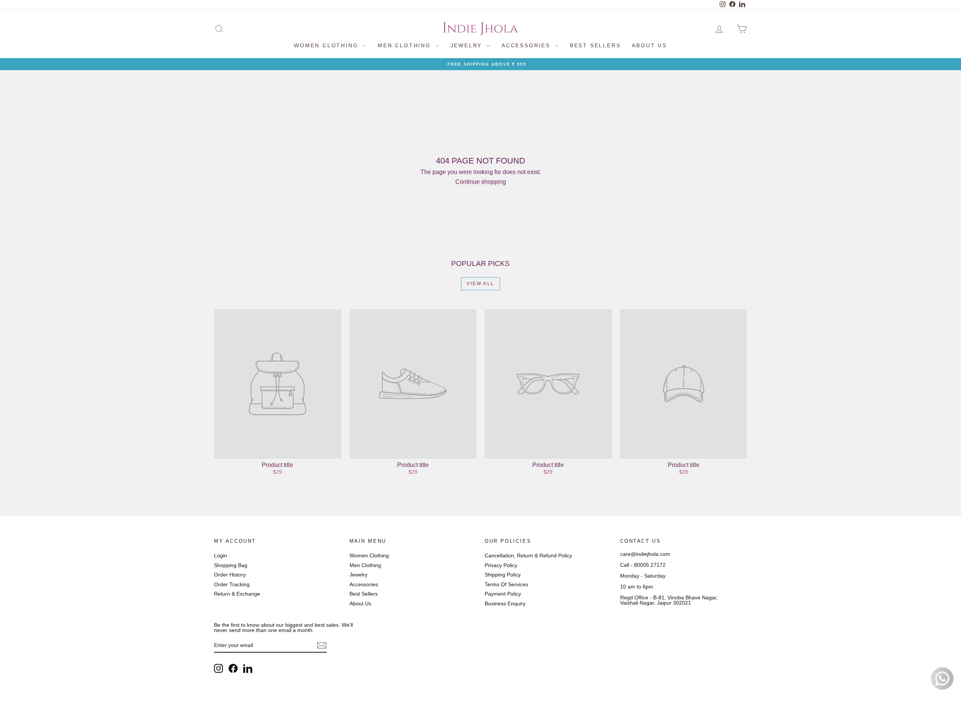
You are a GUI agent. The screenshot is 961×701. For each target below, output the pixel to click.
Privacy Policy (501, 565)
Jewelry (467, 45)
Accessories (527, 45)
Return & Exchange (237, 594)
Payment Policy (503, 594)
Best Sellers (595, 45)
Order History (230, 575)
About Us (649, 45)
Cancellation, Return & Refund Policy (528, 555)
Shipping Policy (503, 575)
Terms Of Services (506, 584)
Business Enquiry (505, 603)
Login (220, 555)
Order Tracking (232, 584)
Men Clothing (405, 45)
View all (480, 283)
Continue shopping (480, 182)
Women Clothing (327, 45)
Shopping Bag (230, 565)
